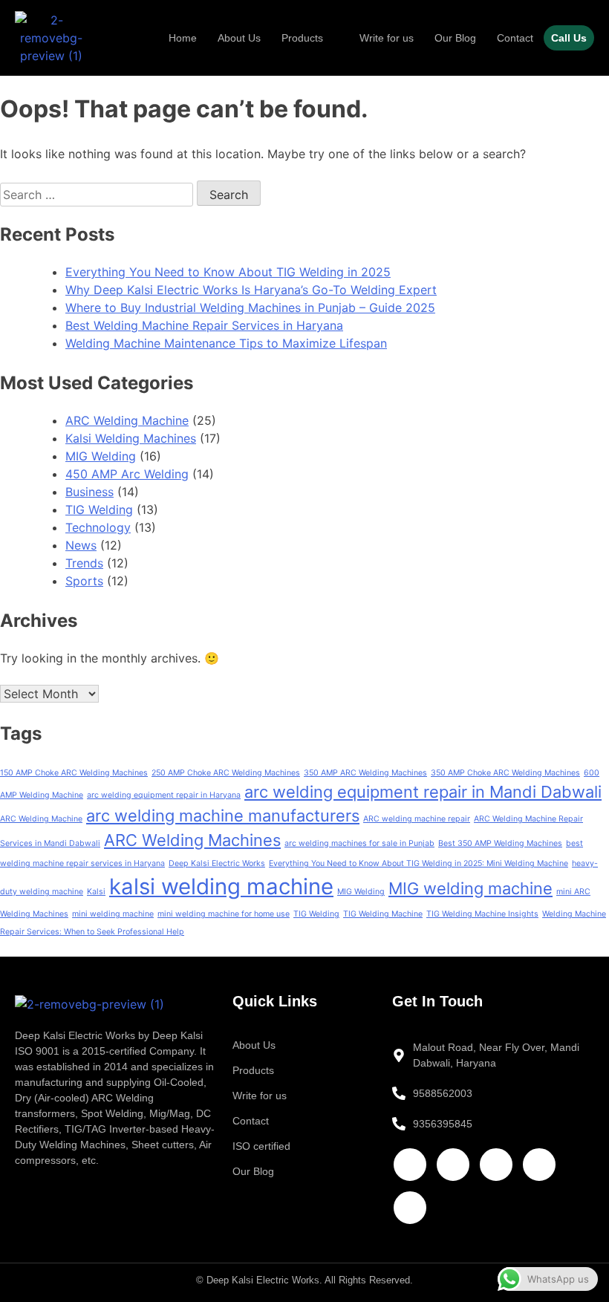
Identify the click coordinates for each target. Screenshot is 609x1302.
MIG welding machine (470, 888)
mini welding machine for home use (223, 914)
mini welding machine (113, 914)
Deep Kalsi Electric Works (217, 863)
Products (302, 38)
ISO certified (261, 1146)
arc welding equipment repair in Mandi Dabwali (423, 791)
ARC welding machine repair (416, 819)
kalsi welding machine (221, 886)
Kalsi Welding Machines (130, 438)
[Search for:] (98, 194)
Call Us (569, 38)
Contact (515, 38)
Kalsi (96, 891)
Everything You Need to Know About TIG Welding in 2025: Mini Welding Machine (418, 863)
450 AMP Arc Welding (127, 473)
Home (183, 38)
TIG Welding (99, 509)
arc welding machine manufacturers (222, 815)
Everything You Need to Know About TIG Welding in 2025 (228, 271)
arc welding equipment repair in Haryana (164, 795)
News (81, 545)
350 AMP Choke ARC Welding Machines (505, 773)
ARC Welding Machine (127, 420)
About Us (239, 38)
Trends (84, 563)
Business (89, 491)
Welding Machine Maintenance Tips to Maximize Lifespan (226, 343)
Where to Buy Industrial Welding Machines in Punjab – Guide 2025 (250, 307)
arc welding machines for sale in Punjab (359, 843)
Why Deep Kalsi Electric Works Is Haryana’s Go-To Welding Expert (251, 289)
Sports (84, 580)
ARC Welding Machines (192, 840)
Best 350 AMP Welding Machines (500, 843)
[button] (310, 38)
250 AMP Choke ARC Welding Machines (226, 773)
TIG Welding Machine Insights (482, 914)
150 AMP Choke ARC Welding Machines (74, 773)
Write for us (386, 38)
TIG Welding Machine (383, 914)
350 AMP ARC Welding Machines (365, 773)
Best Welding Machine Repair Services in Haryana (204, 325)
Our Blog (455, 38)
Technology (98, 527)
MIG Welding (100, 456)
